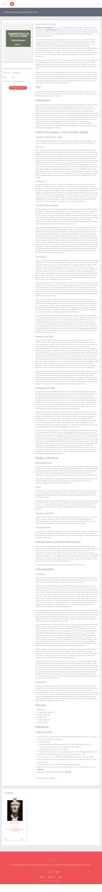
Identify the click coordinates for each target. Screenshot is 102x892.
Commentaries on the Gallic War (45, 24)
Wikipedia (52, 778)
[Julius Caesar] (15, 810)
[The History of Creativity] (15, 4)
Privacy (60, 877)
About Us (42, 877)
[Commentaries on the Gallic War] (18, 42)
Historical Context (18, 88)
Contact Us (51, 877)
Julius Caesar (15, 823)
